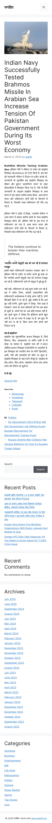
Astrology (9, 750)
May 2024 (10, 623)
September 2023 (14, 662)
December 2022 (13, 707)
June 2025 (10, 604)
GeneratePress (39, 818)
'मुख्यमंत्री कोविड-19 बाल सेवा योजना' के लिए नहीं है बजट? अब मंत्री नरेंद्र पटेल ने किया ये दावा (24, 516)
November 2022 (13, 712)
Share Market (12, 790)
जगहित (8, 7)
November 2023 (13, 653)
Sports (8, 795)
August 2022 (11, 726)
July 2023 (10, 672)
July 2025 (10, 599)
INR (6, 765)
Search (8, 464)
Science (8, 785)
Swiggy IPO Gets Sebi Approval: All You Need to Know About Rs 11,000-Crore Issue (25, 540)
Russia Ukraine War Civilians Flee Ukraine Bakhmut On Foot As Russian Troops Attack (26, 444)
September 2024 (14, 609)
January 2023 (12, 702)
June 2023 (10, 677)
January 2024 (12, 643)
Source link (10, 380)
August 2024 (11, 613)
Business (9, 755)
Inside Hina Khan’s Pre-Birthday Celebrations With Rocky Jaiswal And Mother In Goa (26, 528)
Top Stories (10, 799)
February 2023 (12, 697)
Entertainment (12, 760)
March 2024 (11, 633)
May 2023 (10, 682)
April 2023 (10, 687)
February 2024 (12, 638)
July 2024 (10, 618)
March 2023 (11, 692)
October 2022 (12, 716)
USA (7, 804)
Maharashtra (11, 775)
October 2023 (12, 658)
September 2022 (14, 721)
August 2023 (11, 667)
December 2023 (13, 648)
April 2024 (10, 628)
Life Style (9, 770)
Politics (12, 417)
